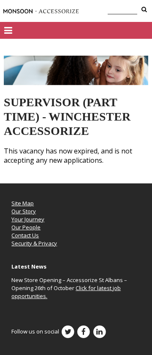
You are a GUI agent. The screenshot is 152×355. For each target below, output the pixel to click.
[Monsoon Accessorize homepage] (41, 11)
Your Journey (27, 219)
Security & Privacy (34, 243)
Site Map (22, 203)
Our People (26, 227)
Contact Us (25, 235)
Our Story (23, 211)
